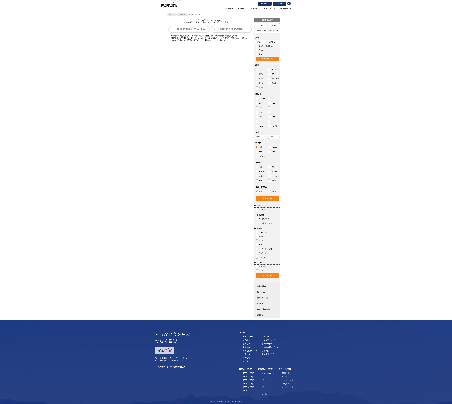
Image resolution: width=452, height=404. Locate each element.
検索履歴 (260, 303)
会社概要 (265, 351)
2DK (263, 380)
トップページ (248, 337)
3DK (263, 387)
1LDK (264, 377)
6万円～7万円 (248, 380)
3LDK (264, 391)
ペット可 (286, 377)
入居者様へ (264, 4)
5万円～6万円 (248, 377)
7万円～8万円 (248, 384)
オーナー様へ (241, 9)
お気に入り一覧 (262, 298)
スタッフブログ (268, 340)
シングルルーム (268, 373)
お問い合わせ (283, 9)
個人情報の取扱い (269, 354)
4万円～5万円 (248, 373)
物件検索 (228, 9)
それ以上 (265, 394)
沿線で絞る (273, 25)
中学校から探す (274, 31)
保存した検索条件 (263, 309)
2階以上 (285, 384)
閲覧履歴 (260, 315)
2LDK (264, 384)
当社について (269, 9)
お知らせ (265, 337)
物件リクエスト (262, 292)
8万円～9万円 (248, 387)
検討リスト (247, 344)
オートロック (287, 387)
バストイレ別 (287, 380)
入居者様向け (163, 367)
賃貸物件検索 (261, 286)
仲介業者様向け (178, 367)
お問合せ (246, 361)
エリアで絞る (261, 25)
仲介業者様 (279, 4)
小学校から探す (261, 31)
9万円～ (246, 391)
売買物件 (246, 358)
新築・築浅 (286, 373)
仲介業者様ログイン (270, 347)
